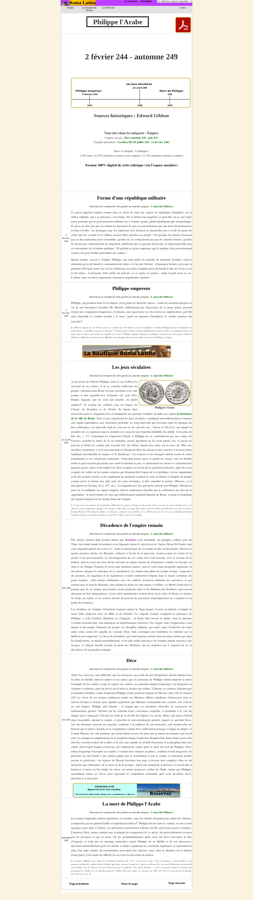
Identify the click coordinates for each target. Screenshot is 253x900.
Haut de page (129, 883)
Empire (70, 7)
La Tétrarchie (108, 7)
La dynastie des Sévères (89, 9)
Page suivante (177, 883)
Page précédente (79, 883)
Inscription (146, 1)
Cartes (183, 7)
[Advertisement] (131, 185)
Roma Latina (82, 2)
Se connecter (131, 1)
